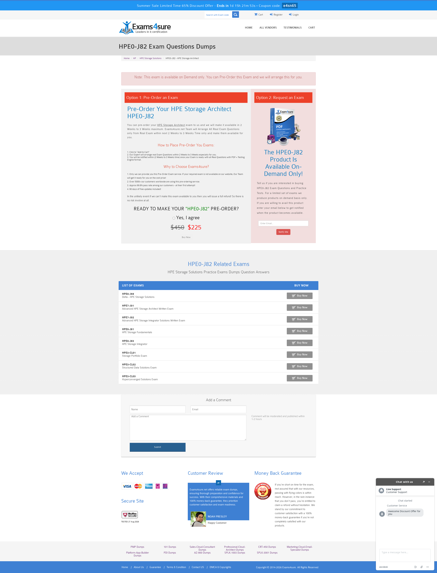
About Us (139, 567)
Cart (311, 27)
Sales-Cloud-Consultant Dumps (202, 548)
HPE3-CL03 (129, 376)
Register (278, 14)
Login (295, 14)
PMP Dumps (137, 547)
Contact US (198, 567)
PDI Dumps (170, 552)
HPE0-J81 (128, 329)
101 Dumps (170, 547)
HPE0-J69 (128, 294)
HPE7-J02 (128, 317)
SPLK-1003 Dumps (234, 552)
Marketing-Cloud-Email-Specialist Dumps (299, 548)
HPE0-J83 (128, 341)
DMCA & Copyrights (220, 567)
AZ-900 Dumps (202, 552)
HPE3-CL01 (129, 352)
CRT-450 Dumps (267, 547)
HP (134, 58)
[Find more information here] (405, 524)
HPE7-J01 (128, 305)
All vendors (268, 27)
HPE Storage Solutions (150, 58)
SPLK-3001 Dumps (267, 552)
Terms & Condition (176, 567)
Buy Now (302, 295)
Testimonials (293, 27)
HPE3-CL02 (129, 364)
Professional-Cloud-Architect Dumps (234, 548)
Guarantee (155, 567)
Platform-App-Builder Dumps (137, 554)
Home (249, 27)
